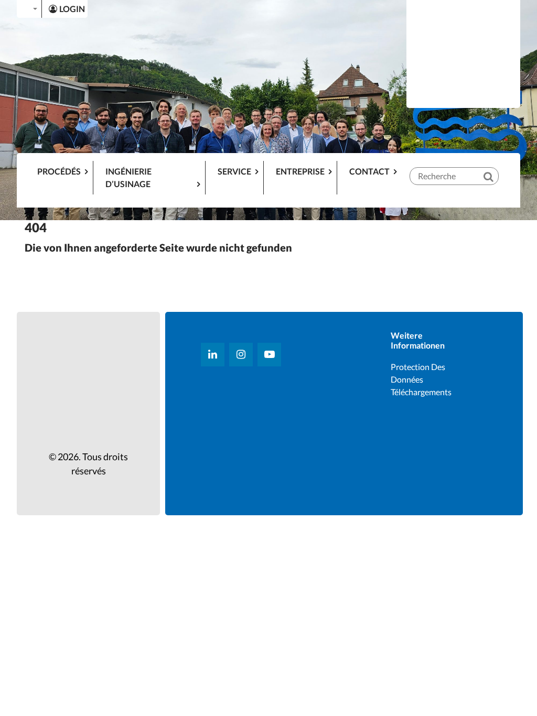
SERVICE (234, 171)
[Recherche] (495, 167)
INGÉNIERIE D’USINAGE (128, 177)
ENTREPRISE (300, 171)
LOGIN (72, 9)
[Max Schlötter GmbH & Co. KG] (463, 53)
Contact (369, 171)
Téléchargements (421, 392)
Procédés (59, 171)
